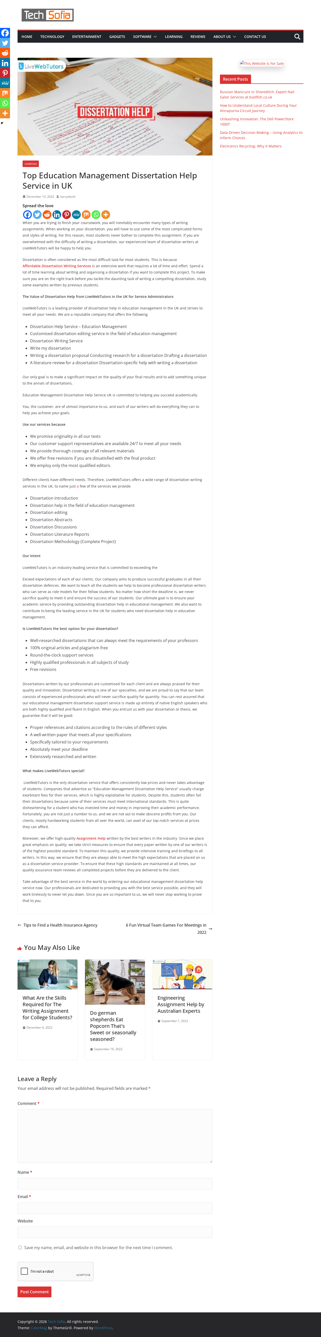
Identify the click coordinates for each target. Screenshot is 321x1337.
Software (142, 36)
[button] (154, 36)
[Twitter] (37, 214)
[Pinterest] (66, 214)
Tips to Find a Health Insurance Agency (61, 925)
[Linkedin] (56, 214)
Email (24, 1196)
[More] (105, 214)
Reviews (198, 36)
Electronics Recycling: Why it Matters (251, 146)
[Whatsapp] (96, 214)
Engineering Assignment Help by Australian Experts (180, 1004)
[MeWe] (76, 214)
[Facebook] (27, 214)
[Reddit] (47, 214)
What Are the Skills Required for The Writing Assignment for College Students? (47, 1007)
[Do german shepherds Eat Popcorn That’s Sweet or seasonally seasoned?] (115, 963)
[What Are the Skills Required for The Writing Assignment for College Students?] (47, 963)
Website (25, 1221)
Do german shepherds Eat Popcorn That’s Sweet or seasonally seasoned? (113, 1025)
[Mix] (86, 214)
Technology (52, 36)
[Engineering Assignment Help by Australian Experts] (182, 963)
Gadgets (117, 36)
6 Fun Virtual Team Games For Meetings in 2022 (166, 928)
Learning (174, 36)
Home (27, 36)
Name (25, 1172)
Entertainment (86, 36)
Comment (29, 1103)
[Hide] (2, 123)
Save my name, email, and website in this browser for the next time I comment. (98, 1247)
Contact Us (255, 36)
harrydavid (67, 196)
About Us (222, 36)
